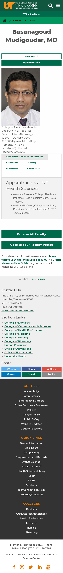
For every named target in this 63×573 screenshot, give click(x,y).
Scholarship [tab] (12, 169)
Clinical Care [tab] (33, 169)
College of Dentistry (17, 322)
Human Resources (15, 345)
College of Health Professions (23, 330)
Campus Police (32, 396)
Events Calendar (31, 462)
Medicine (31, 523)
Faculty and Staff (31, 466)
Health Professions (31, 518)
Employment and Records (31, 457)
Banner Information (31, 443)
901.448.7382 (43, 548)
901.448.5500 (19, 548)
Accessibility (31, 391)
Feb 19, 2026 (38, 279)
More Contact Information (17, 310)
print (52, 374)
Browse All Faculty (31, 234)
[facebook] (14, 568)
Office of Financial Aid (18, 352)
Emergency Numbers (31, 400)
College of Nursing (16, 337)
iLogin (31, 476)
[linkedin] (39, 568)
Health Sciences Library (31, 471)
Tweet (15, 370)
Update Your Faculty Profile (31, 245)
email (32, 374)
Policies (31, 410)
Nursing (31, 527)
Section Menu (32, 14)
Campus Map (31, 452)
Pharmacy (31, 532)
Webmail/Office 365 (31, 494)
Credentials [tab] (12, 163)
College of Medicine (17, 333)
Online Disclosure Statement (32, 405)
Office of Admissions (17, 348)
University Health (15, 356)
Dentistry (31, 509)
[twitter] (30, 568)
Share (35, 370)
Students (31, 485)
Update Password (31, 428)
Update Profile (31, 62)
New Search (31, 56)
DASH (31, 480)
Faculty (17, 20)
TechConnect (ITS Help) (32, 489)
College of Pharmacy (17, 341)
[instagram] (22, 568)
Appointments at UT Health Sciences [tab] (24, 157)
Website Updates (31, 424)
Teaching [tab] (31, 163)
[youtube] (48, 568)
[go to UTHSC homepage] (3, 21)
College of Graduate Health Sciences (27, 326)
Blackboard (31, 448)
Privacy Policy (31, 414)
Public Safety (31, 419)
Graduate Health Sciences (31, 513)
